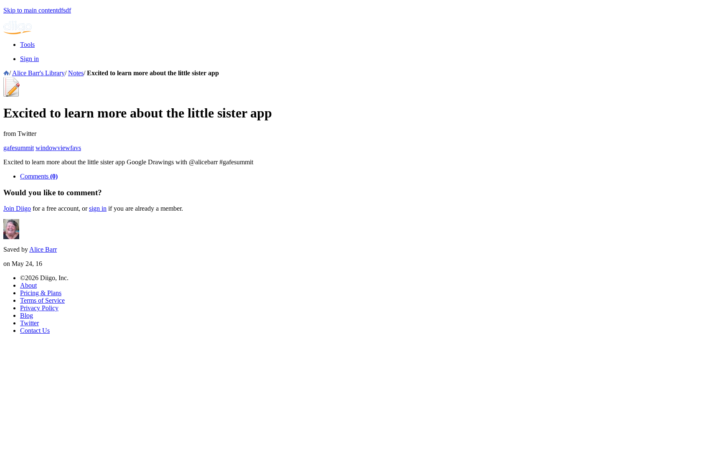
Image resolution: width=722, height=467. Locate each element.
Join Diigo (17, 208)
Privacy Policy (39, 307)
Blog (26, 315)
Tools (27, 44)
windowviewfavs (58, 147)
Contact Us (35, 330)
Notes (76, 73)
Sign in (29, 58)
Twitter (29, 323)
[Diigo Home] (17, 32)
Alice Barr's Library (38, 73)
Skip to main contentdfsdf (37, 10)
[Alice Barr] (11, 236)
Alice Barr (43, 249)
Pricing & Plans (40, 292)
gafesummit (18, 147)
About (28, 285)
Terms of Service (42, 300)
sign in (98, 208)
